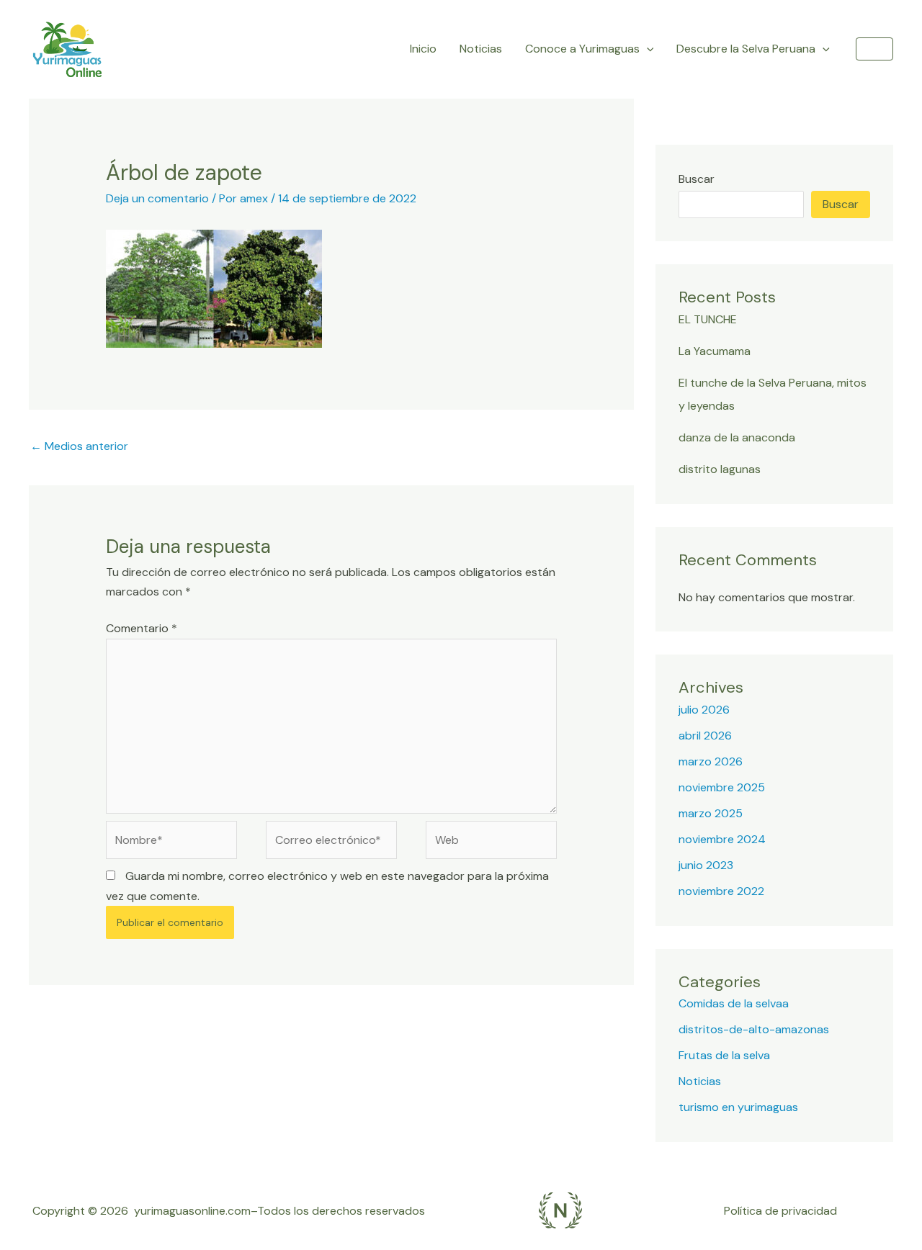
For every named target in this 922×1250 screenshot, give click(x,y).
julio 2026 (704, 709)
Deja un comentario (157, 198)
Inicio (423, 48)
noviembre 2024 (722, 839)
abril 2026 (705, 735)
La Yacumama (715, 351)
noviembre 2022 (721, 891)
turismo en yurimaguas (738, 1107)
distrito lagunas (720, 469)
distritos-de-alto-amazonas (754, 1029)
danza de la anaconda (737, 437)
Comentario (141, 628)
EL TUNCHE (708, 319)
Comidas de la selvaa (734, 1003)
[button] (874, 48)
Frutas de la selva (724, 1055)
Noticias (481, 48)
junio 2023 (706, 865)
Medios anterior (79, 446)
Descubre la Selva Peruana (745, 48)
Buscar (697, 178)
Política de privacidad (780, 1210)
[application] (647, 49)
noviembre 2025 (722, 787)
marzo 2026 (711, 761)
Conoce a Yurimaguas (582, 48)
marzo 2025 (711, 813)
